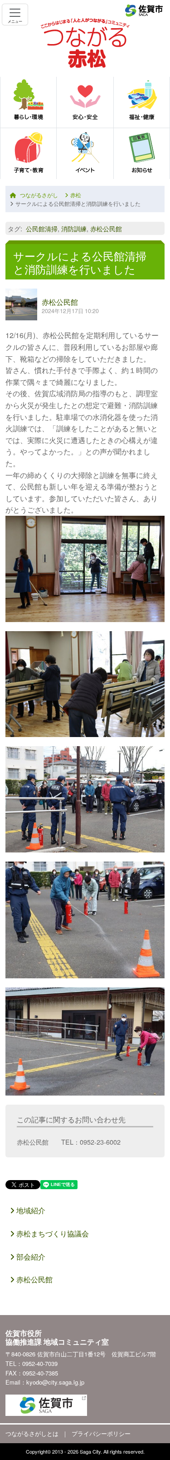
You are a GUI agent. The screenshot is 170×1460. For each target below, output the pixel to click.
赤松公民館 (106, 228)
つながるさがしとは (31, 1433)
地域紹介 (30, 1210)
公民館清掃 (42, 228)
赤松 (75, 195)
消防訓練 (74, 228)
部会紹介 (30, 1256)
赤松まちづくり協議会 (52, 1233)
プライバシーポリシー (101, 1433)
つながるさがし (39, 195)
